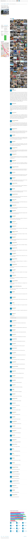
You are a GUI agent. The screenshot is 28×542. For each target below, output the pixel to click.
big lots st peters (6, 25)
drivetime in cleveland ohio (13, 520)
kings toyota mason (17, 519)
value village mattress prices (13, 519)
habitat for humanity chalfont (17, 517)
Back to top (25, 536)
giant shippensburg (21, 519)
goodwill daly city (17, 515)
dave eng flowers (20, 514)
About (3, 536)
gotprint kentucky (17, 514)
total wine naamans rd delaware (13, 512)
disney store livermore (12, 517)
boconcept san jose (21, 517)
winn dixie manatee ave (18, 512)
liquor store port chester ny (13, 514)
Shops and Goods (3, 0)
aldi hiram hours (23, 514)
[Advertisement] (5, 20)
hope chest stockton (22, 512)
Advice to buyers (7, 536)
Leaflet (8, 56)
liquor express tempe (21, 515)
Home (1, 536)
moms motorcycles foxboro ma (13, 515)
